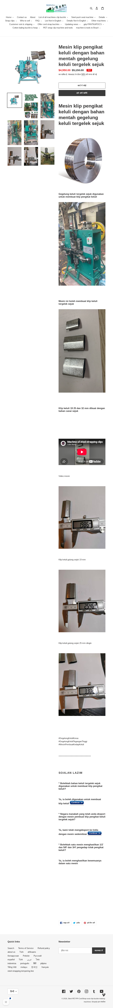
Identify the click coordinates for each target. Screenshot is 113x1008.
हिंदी (34, 963)
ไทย (38, 959)
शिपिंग (83, 74)
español (11, 959)
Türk (21, 952)
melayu (24, 967)
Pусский (37, 956)
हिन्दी (12, 991)
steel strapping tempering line (21, 971)
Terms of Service (25, 948)
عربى (29, 959)
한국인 (34, 967)
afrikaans (32, 952)
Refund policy (44, 948)
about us (11, 952)
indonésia (12, 963)
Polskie (26, 956)
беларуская (13, 956)
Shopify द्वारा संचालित (98, 1002)
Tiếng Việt (12, 967)
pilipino (43, 963)
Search (11, 948)
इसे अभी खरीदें (82, 93)
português (24, 963)
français (45, 967)
